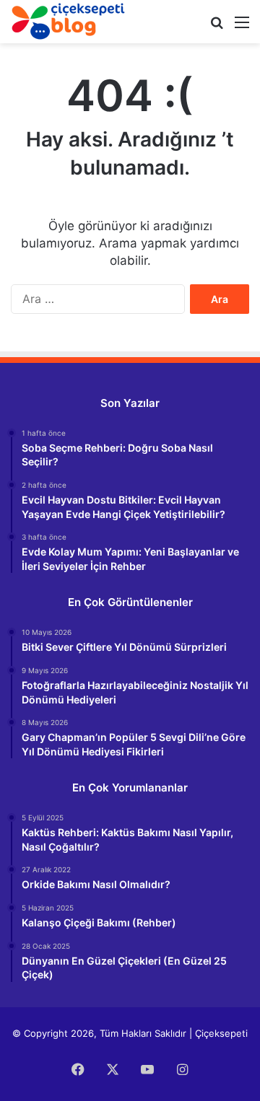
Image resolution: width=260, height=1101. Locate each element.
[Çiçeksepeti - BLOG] (68, 21)
